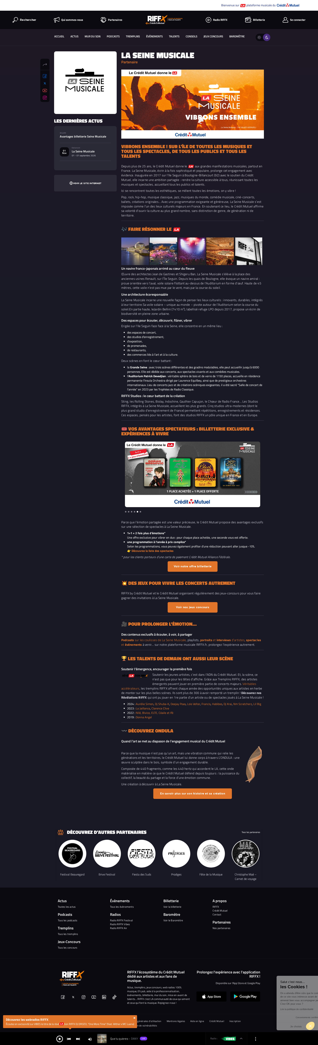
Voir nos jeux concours (192, 607)
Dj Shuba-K (162, 704)
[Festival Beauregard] (72, 854)
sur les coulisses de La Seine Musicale (153, 640)
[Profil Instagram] (45, 98)
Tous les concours (67, 947)
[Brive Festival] (107, 854)
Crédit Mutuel (220, 910)
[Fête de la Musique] (211, 854)
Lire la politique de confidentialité (257, 1009)
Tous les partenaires (251, 832)
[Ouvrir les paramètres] (255, 1039)
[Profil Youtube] (45, 90)
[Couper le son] (90, 1039)
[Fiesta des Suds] (142, 854)
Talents (174, 36)
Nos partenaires (221, 928)
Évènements (154, 36)
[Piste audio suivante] (78, 1039)
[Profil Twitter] (45, 83)
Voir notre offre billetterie (192, 566)
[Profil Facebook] (45, 76)
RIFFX (216, 907)
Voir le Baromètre (173, 920)
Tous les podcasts (67, 920)
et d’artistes (222, 640)
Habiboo (217, 704)
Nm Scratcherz (242, 704)
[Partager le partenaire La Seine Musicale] (45, 64)
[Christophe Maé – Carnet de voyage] (245, 854)
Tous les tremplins (68, 934)
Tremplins (133, 36)
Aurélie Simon (144, 704)
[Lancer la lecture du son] (59, 1039)
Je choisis (256, 1026)
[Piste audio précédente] (68, 1039)
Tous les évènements (122, 907)
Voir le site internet (87, 183)
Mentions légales (176, 1021)
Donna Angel (144, 717)
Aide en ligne (197, 1021)
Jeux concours (213, 36)
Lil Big (257, 704)
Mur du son (92, 36)
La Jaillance (143, 708)
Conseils (191, 36)
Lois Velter (193, 704)
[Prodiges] (176, 854)
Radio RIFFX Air (118, 928)
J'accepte (295, 1026)
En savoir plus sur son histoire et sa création (192, 793)
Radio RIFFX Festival (121, 920)
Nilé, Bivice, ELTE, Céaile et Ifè (154, 713)
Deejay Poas (178, 704)
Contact (217, 914)
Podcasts (113, 36)
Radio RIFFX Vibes (120, 924)
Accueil (59, 36)
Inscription (235, 1021)
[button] (125, 511)
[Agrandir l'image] (135, 251)
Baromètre (237, 36)
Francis (206, 704)
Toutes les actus (67, 907)
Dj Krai (228, 704)
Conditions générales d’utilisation (143, 1021)
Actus (74, 36)
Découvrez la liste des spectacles (153, 551)
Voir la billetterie (172, 907)
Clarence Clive (160, 708)
